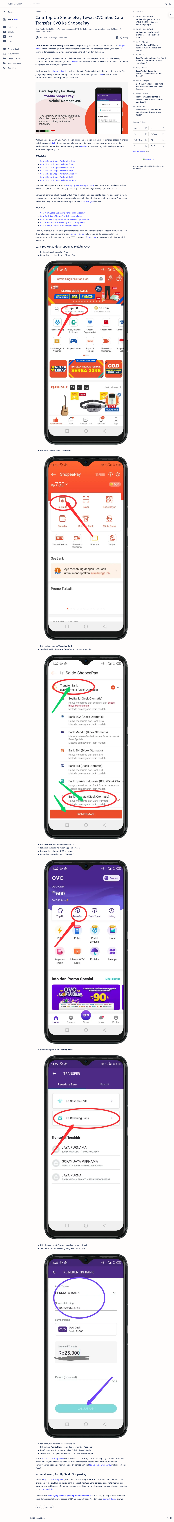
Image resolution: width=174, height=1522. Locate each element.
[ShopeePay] (48, 1507)
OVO (107, 58)
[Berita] (145, 106)
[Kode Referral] (148, 16)
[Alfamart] (145, 42)
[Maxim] (145, 54)
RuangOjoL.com (15, 3)
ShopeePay (91, 237)
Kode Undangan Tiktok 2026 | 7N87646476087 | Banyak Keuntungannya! (149, 22)
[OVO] (39, 1507)
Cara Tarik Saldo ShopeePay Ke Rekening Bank (61, 216)
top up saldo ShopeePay (53, 1458)
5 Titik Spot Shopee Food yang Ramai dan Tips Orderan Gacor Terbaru (149, 86)
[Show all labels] (141, 151)
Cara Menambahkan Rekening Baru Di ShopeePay (62, 222)
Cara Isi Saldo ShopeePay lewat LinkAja (57, 161)
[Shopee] (146, 80)
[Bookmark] (170, 4)
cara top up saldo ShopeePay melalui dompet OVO (70, 1495)
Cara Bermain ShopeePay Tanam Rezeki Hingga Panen (64, 219)
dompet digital (59, 71)
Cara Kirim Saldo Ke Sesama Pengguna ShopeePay (62, 213)
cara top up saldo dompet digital (79, 185)
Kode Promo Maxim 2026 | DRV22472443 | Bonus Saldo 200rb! (148, 35)
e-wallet (75, 61)
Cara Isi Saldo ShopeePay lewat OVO (56, 177)
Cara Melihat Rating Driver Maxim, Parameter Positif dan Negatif (149, 73)
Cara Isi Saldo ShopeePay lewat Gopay (57, 164)
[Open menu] (4, 4)
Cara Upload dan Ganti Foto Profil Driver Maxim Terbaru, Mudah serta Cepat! (151, 60)
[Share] (124, 37)
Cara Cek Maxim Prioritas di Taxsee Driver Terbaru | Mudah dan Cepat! (149, 99)
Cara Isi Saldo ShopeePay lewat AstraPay (58, 173)
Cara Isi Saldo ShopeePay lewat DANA (57, 167)
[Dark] (166, 4)
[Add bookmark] (117, 37)
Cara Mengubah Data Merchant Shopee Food (60, 225)
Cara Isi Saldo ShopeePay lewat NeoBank (58, 180)
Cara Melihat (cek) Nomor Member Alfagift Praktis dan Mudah (148, 48)
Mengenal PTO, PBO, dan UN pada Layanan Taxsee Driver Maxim (148, 112)
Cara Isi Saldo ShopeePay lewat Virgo (56, 170)
